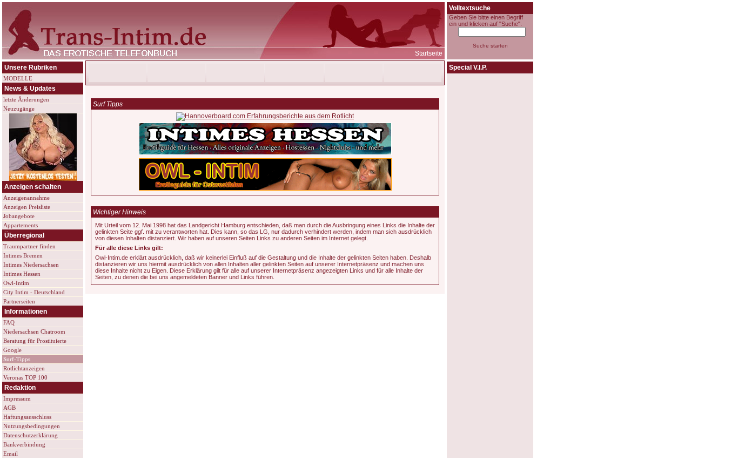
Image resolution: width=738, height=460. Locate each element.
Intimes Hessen (22, 273)
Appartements (20, 225)
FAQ (9, 322)
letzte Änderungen (26, 99)
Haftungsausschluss (27, 417)
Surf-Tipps (16, 359)
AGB (9, 407)
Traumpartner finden (29, 246)
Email (10, 453)
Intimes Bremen (23, 255)
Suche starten (490, 46)
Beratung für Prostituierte (34, 340)
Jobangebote (19, 216)
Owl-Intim (16, 283)
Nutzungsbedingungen (31, 426)
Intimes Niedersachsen (31, 264)
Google (12, 350)
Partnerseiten (19, 301)
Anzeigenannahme (26, 197)
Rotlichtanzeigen (24, 368)
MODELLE (17, 78)
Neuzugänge (19, 108)
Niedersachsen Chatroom (34, 331)
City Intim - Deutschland (34, 292)
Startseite (428, 53)
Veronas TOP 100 (25, 377)
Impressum (17, 398)
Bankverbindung (24, 444)
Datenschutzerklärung (30, 435)
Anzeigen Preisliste (26, 207)
